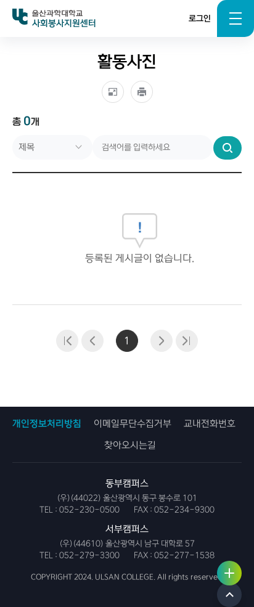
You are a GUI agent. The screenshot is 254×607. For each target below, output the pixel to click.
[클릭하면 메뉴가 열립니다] (235, 18)
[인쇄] (142, 92)
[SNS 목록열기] (113, 92)
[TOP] (229, 594)
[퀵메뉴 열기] (229, 573)
